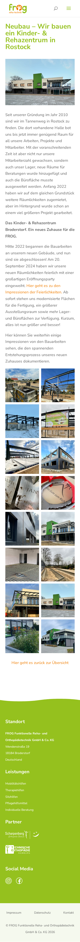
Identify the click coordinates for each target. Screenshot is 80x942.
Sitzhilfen (11, 797)
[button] (22, 385)
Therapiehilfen (14, 790)
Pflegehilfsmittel (16, 803)
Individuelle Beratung (19, 810)
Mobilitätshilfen (15, 784)
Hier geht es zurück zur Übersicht (40, 662)
